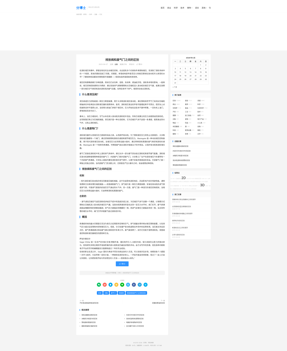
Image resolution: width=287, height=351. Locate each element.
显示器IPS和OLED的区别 (135, 326)
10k (174, 178)
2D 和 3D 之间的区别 (190, 189)
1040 (203, 178)
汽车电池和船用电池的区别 (89, 303)
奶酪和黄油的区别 (158, 303)
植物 (176, 134)
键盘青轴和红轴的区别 (89, 326)
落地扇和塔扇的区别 (89, 322)
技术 (182, 8)
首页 (162, 8)
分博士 (81, 8)
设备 (95, 14)
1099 (206, 186)
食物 (188, 119)
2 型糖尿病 (178, 178)
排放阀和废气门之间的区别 (122, 59)
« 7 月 (175, 87)
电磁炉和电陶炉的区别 (134, 322)
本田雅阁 (177, 126)
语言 (197, 8)
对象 (106, 293)
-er (199, 186)
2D (183, 178)
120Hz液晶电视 (174, 186)
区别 (99, 293)
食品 (188, 108)
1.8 (171, 178)
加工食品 (189, 115)
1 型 (183, 189)
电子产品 (202, 119)
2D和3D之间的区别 (183, 181)
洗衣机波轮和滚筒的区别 (135, 319)
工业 (188, 112)
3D (202, 185)
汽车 (176, 112)
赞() (139, 64)
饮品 (188, 123)
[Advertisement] (143, 32)
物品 (176, 123)
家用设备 (189, 130)
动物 (200, 126)
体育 (188, 134)
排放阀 (121, 293)
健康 (176, 115)
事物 (189, 8)
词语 (200, 101)
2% (206, 178)
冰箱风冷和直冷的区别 (89, 319)
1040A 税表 (204, 181)
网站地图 (151, 342)
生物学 (177, 108)
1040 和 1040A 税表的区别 (193, 178)
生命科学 (202, 108)
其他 (203, 8)
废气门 (113, 293)
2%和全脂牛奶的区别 (195, 181)
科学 (176, 8)
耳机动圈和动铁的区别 (89, 315)
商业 (169, 8)
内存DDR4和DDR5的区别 (135, 315)
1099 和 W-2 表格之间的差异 (190, 186)
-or (180, 186)
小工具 (201, 123)
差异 (188, 104)
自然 (200, 115)
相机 (200, 130)
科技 (176, 130)
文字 (200, 134)
